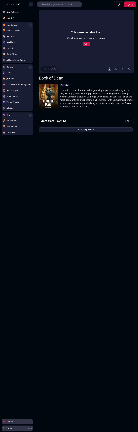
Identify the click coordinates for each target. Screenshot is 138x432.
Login (118, 4)
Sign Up (130, 4)
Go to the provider (85, 129)
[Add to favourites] (122, 69)
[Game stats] (116, 69)
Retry (86, 44)
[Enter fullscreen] (129, 69)
